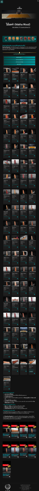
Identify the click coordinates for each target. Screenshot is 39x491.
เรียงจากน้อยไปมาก (20, 59)
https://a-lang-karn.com (26, 485)
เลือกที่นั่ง (19, 64)
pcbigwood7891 (27, 486)
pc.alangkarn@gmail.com (27, 487)
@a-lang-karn (28, 484)
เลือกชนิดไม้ (19, 57)
